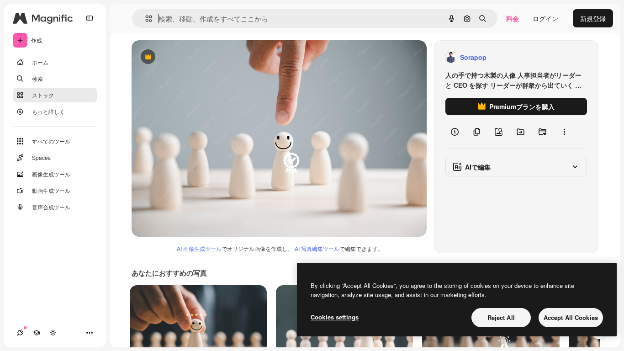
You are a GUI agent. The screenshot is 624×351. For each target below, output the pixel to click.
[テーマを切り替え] (53, 332)
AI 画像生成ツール (199, 248)
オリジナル (194, 57)
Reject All (501, 317)
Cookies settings (335, 317)
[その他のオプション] (564, 131)
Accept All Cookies (571, 317)
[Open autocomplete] (145, 18)
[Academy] (36, 332)
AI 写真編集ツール (317, 248)
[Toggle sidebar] (89, 18)
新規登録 (593, 18)
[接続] (20, 332)
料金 (512, 18)
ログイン (545, 18)
